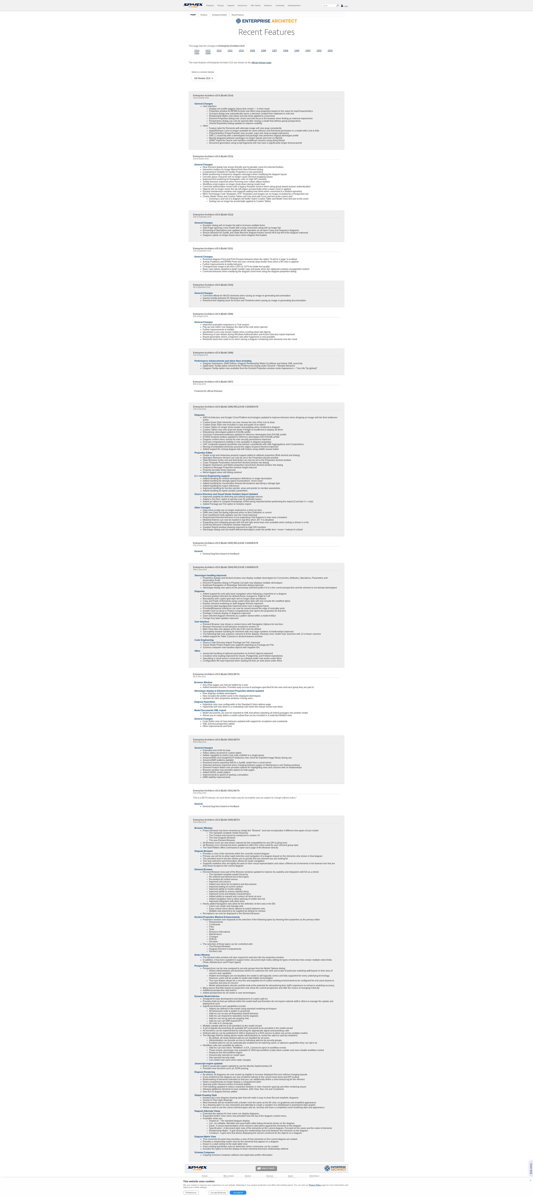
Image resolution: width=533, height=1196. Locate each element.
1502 (330, 50)
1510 (241, 50)
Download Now (294, 6)
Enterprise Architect (219, 15)
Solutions (267, 6)
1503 (318, 50)
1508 (263, 50)
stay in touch (268, 1168)
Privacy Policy (315, 1185)
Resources (242, 6)
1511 (230, 50)
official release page (261, 62)
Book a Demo (531, 1168)
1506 (285, 50)
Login (345, 6)
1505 (296, 50)
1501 (196, 53)
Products (209, 6)
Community (280, 6)
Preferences (191, 1192)
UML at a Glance (228, 1176)
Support (230, 6)
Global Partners (314, 1176)
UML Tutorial (255, 6)
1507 (274, 50)
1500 (207, 53)
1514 (196, 50)
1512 (219, 50)
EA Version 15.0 (203, 78)
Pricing (220, 6)
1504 (307, 50)
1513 (207, 50)
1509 (252, 50)
